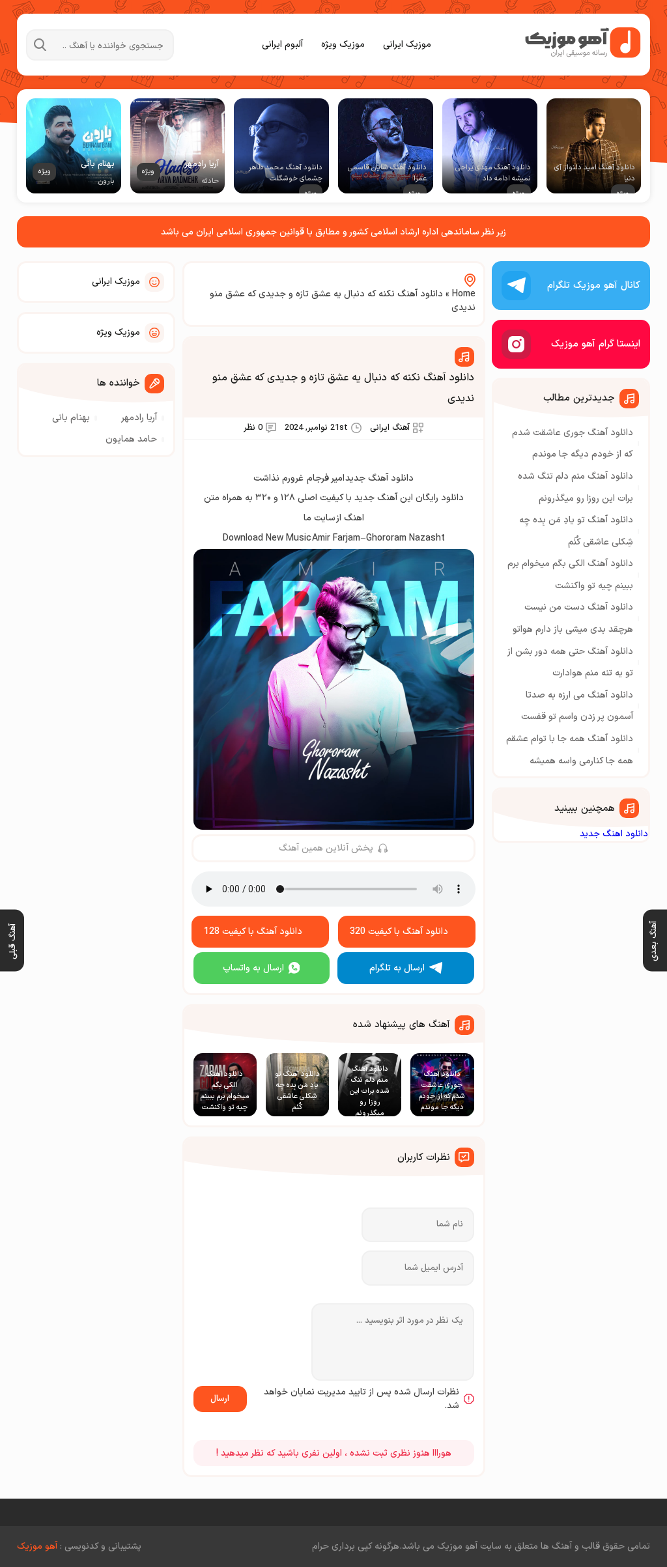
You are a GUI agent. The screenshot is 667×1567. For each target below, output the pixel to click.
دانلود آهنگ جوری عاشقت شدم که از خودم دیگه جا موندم (572, 444)
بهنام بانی (71, 418)
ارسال (219, 1398)
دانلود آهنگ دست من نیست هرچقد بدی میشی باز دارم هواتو (573, 618)
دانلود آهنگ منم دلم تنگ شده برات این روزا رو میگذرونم (575, 487)
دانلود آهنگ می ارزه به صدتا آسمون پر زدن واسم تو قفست (577, 706)
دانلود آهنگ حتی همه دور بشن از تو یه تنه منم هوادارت (570, 663)
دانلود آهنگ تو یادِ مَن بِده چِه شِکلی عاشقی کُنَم (576, 531)
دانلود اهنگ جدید (614, 834)
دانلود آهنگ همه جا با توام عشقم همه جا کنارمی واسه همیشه (569, 750)
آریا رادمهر (139, 418)
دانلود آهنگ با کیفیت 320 (399, 932)
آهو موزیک (37, 1546)
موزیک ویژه (343, 44)
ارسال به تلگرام (397, 968)
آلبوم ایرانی (282, 44)
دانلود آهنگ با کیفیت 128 (253, 932)
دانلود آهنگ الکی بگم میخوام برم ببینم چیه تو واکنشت (570, 575)
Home (463, 294)
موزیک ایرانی (407, 44)
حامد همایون (131, 439)
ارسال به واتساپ (253, 968)
